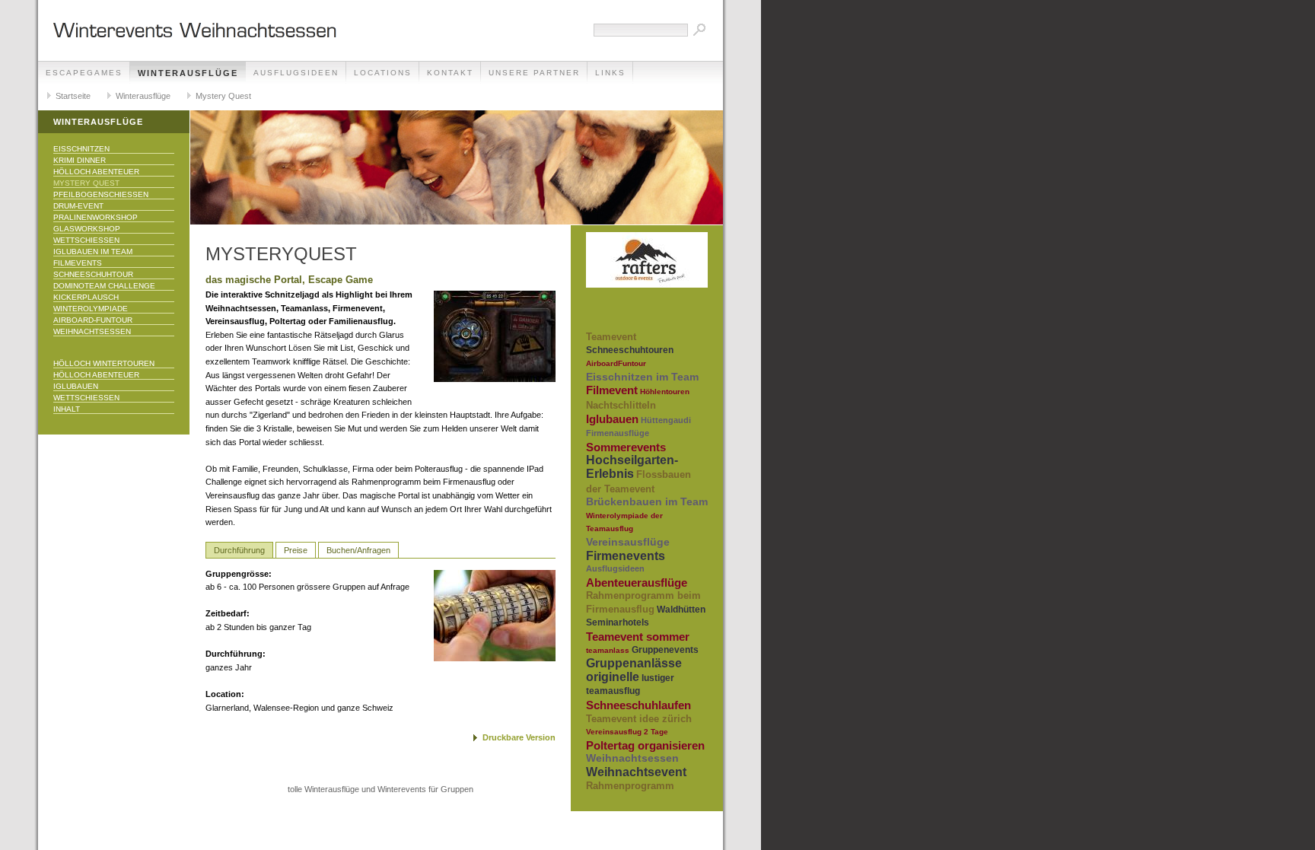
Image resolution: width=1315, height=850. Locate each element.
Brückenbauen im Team (647, 501)
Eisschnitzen (81, 149)
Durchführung (239, 550)
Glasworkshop (86, 228)
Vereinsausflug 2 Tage (627, 731)
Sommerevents (626, 447)
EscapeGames (84, 72)
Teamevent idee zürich (639, 718)
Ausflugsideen (296, 72)
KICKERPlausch (86, 297)
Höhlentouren (664, 391)
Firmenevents (625, 555)
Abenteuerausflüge (636, 582)
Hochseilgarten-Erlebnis (632, 467)
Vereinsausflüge (628, 542)
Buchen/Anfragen (358, 550)
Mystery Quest (223, 95)
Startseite (73, 95)
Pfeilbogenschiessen (100, 194)
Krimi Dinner (79, 160)
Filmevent (612, 390)
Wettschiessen (86, 240)
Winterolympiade (90, 308)
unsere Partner (534, 72)
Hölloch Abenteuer (96, 171)
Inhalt (66, 409)
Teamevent (611, 336)
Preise (295, 550)
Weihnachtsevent (636, 772)
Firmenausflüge (617, 433)
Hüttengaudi (666, 420)
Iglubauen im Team (92, 251)
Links (610, 72)
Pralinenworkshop (95, 217)
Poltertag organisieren (645, 745)
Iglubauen (75, 386)
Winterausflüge (188, 73)
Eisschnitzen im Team (642, 377)
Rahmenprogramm (630, 785)
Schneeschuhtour (93, 274)
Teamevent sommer (637, 636)
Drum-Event (78, 206)
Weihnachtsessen (92, 331)
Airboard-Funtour (92, 320)
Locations (383, 72)
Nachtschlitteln (621, 405)
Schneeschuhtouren (629, 350)
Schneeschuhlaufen (638, 705)
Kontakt (450, 72)
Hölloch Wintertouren (103, 363)
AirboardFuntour (616, 363)
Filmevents (77, 263)
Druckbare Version (519, 737)
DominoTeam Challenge (104, 286)
